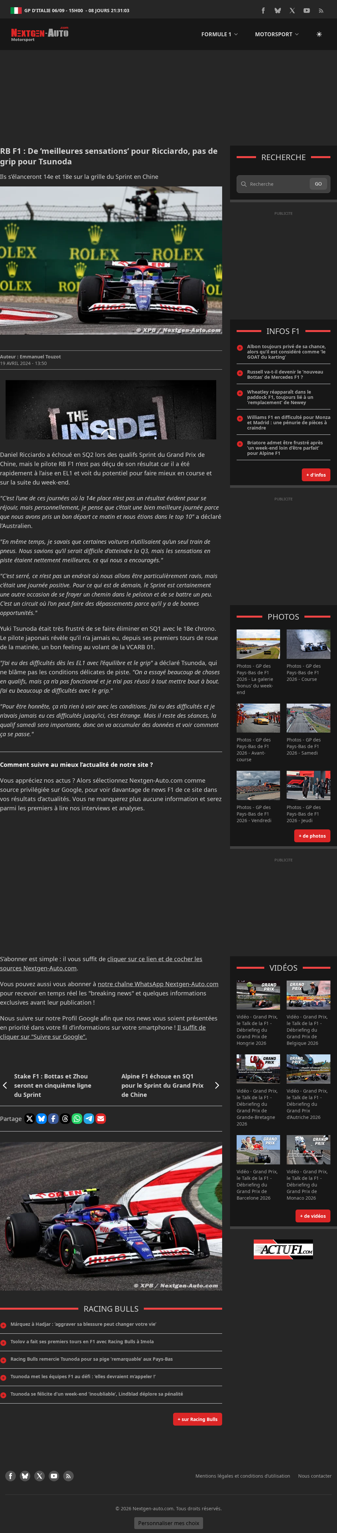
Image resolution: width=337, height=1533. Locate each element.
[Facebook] (263, 10)
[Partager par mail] (100, 1118)
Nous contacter (315, 1476)
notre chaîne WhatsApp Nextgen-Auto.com (158, 984)
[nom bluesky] (277, 10)
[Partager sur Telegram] (89, 1118)
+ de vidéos (313, 1216)
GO (318, 184)
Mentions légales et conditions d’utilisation (242, 1476)
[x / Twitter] (292, 10)
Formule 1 (216, 34)
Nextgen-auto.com (153, 1508)
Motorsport (273, 34)
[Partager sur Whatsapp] (77, 1118)
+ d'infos (316, 475)
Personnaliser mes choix (168, 1523)
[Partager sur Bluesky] (41, 1118)
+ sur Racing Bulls (198, 1419)
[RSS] (321, 10)
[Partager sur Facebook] (53, 1118)
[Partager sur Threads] (65, 1118)
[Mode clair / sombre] (319, 34)
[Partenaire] (283, 1249)
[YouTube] (306, 10)
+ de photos (312, 836)
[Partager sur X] (29, 1118)
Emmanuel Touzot (40, 356)
